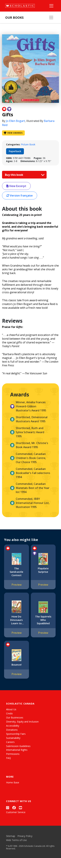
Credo (9, 713)
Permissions (12, 753)
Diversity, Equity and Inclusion (22, 721)
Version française (21, 195)
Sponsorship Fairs (16, 733)
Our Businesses (14, 717)
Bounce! (17, 664)
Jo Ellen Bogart (15, 121)
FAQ (8, 758)
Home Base (12, 782)
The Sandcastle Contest (16, 572)
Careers (10, 742)
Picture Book (28, 144)
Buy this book (14, 175)
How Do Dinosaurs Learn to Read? (16, 620)
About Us (11, 709)
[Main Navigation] (51, 6)
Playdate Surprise (43, 570)
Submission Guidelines (18, 746)
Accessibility (12, 725)
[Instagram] (7, 807)
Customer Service (15, 812)
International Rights (16, 749)
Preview (17, 585)
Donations (12, 729)
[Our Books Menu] (51, 17)
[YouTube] (20, 807)
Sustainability (13, 738)
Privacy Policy (24, 836)
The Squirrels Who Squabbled (43, 620)
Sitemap (10, 836)
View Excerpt (17, 186)
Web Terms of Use (16, 840)
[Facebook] (14, 807)
